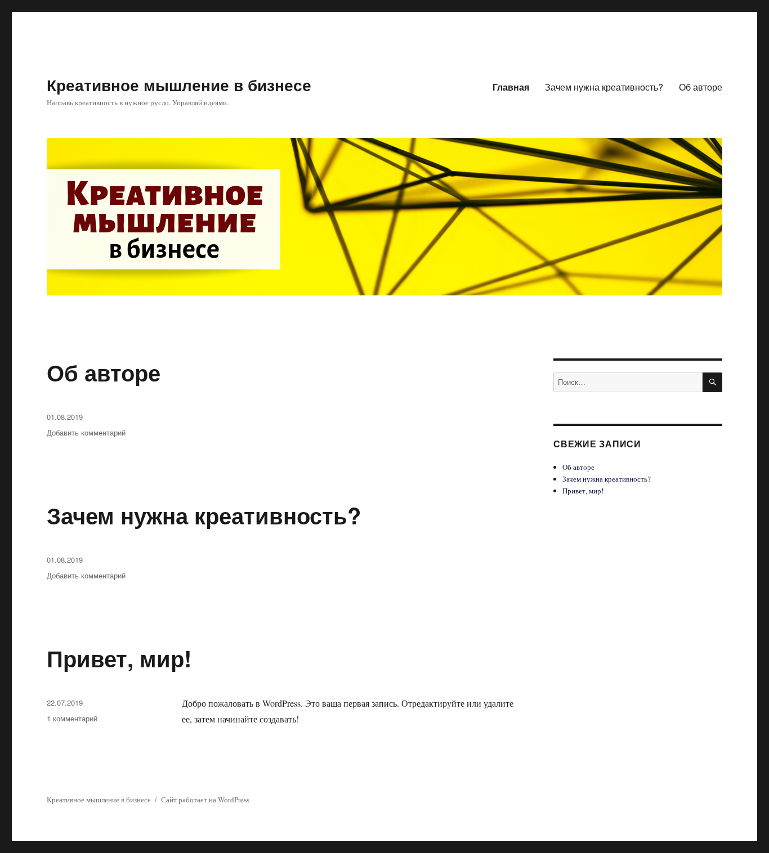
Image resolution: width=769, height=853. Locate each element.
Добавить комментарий (86, 432)
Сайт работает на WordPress (205, 799)
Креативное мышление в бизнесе (179, 84)
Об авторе (700, 86)
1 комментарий (72, 718)
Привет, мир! (119, 658)
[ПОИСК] (712, 382)
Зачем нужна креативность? (604, 86)
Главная (511, 86)
